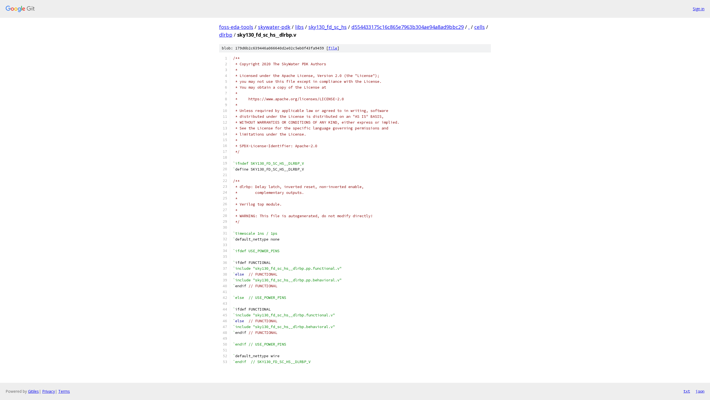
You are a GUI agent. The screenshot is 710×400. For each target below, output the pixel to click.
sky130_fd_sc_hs (327, 27)
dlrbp (225, 34)
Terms (64, 391)
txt (686, 391)
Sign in (698, 8)
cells (479, 27)
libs (299, 27)
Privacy (48, 391)
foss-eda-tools (236, 27)
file (332, 48)
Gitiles (33, 391)
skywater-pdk (274, 27)
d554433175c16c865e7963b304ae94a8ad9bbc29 (407, 27)
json (700, 391)
